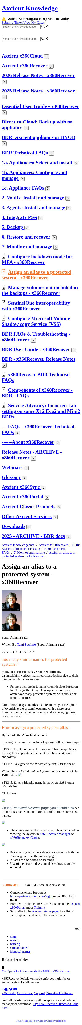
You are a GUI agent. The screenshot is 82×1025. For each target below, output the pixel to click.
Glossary (11, 477)
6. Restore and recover (26, 237)
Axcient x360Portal (23, 496)
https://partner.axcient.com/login (31, 896)
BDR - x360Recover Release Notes (38, 359)
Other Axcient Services (27, 516)
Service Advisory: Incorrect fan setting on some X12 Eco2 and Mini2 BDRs (41, 411)
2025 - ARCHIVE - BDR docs (33, 536)
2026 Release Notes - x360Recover (38, 75)
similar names (19, 947)
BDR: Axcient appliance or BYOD (38, 137)
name (13, 940)
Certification (25, 993)
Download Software (59, 993)
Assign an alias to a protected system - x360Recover (36, 274)
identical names (20, 951)
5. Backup (13, 227)
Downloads (13, 526)
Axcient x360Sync (21, 487)
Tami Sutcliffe (26, 644)
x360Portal (9, 993)
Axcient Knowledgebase (18, 545)
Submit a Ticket (12, 22)
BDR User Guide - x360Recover (36, 349)
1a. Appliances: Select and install (38, 162)
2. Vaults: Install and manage (33, 197)
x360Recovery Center (24, 837)
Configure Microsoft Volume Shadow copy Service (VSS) (36, 321)
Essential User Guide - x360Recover (40, 106)
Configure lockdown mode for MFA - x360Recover (37, 259)
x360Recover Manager (55, 834)
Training (39, 907)
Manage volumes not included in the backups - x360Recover (40, 290)
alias (13, 936)
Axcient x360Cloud (22, 56)
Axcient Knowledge (30, 8)
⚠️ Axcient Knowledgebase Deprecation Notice (35, 19)
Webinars (12, 467)
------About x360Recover (28, 442)
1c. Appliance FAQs (23, 188)
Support (39, 993)
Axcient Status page (45, 911)
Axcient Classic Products (28, 506)
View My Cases (34, 22)
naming (15, 944)
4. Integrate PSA (19, 217)
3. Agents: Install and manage (33, 207)
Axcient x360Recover (25, 65)
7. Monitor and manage (27, 246)
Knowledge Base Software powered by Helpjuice (41, 1020)
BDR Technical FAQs (25, 152)
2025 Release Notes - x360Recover (38, 91)
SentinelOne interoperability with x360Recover (36, 305)
